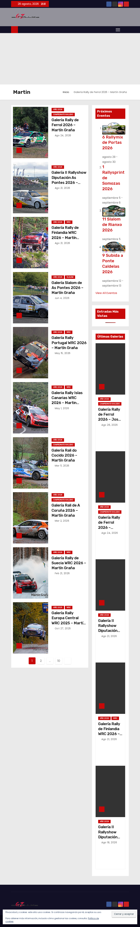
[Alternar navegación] (118, 29)
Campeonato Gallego (63, 114)
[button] (125, 29)
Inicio (66, 92)
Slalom (70, 277)
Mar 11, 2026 (62, 465)
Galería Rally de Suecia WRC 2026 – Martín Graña (69, 563)
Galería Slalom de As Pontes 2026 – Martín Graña (67, 287)
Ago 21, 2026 (62, 188)
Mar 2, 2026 (62, 520)
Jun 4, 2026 (62, 298)
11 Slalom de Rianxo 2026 (112, 224)
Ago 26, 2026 (109, 425)
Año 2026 (57, 109)
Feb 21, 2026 (62, 573)
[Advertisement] (70, 59)
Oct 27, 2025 (63, 628)
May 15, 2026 (63, 353)
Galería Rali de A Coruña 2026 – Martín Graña (66, 510)
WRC (69, 222)
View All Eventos (106, 293)
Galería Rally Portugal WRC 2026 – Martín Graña (69, 342)
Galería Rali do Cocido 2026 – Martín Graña (64, 455)
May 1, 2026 (62, 408)
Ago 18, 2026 (109, 842)
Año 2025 (57, 607)
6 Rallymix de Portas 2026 (112, 142)
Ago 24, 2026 (63, 135)
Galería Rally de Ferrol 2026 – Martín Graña (65, 125)
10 (58, 661)
